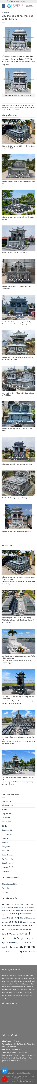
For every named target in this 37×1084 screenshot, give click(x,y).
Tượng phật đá (7, 867)
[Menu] (3, 6)
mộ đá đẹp (7, 110)
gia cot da (5, 910)
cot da (16, 907)
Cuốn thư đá (6, 822)
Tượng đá (5, 871)
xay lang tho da (5, 951)
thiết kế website (16, 1073)
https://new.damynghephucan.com (22, 1055)
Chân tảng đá (7, 830)
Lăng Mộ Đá (6, 801)
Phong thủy (6, 888)
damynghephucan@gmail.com (18, 1052)
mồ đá (16, 938)
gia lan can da (23, 910)
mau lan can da (21, 929)
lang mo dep (15, 921)
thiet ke (9, 947)
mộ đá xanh (23, 939)
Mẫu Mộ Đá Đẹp (8, 805)
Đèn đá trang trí (8, 863)
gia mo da (6, 914)
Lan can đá (6, 818)
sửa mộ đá (28, 943)
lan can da (27, 914)
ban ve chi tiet (13, 905)
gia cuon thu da (13, 910)
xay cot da (15, 947)
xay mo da (24, 951)
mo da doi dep (27, 107)
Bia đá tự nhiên (7, 859)
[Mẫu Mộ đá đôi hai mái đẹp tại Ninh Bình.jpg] (18, 81)
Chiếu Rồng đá (7, 855)
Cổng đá (5, 838)
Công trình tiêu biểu (9, 884)
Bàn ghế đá (6, 847)
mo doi (9, 939)
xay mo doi (15, 110)
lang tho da (27, 922)
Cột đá (4, 826)
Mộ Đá (4, 810)
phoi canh (20, 943)
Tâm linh (5, 892)
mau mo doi (10, 107)
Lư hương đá (7, 834)
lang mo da (20, 917)
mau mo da (14, 934)
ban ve (5, 904)
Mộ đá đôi (5, 13)
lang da (9, 917)
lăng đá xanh (20, 925)
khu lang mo (16, 913)
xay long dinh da (14, 951)
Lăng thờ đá (6, 814)
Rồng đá (5, 842)
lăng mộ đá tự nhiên (10, 925)
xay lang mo (27, 946)
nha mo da (11, 942)
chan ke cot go (10, 907)
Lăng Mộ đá (22, 1076)
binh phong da (25, 904)
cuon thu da (22, 907)
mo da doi (18, 107)
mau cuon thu (12, 929)
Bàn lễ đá (5, 851)
